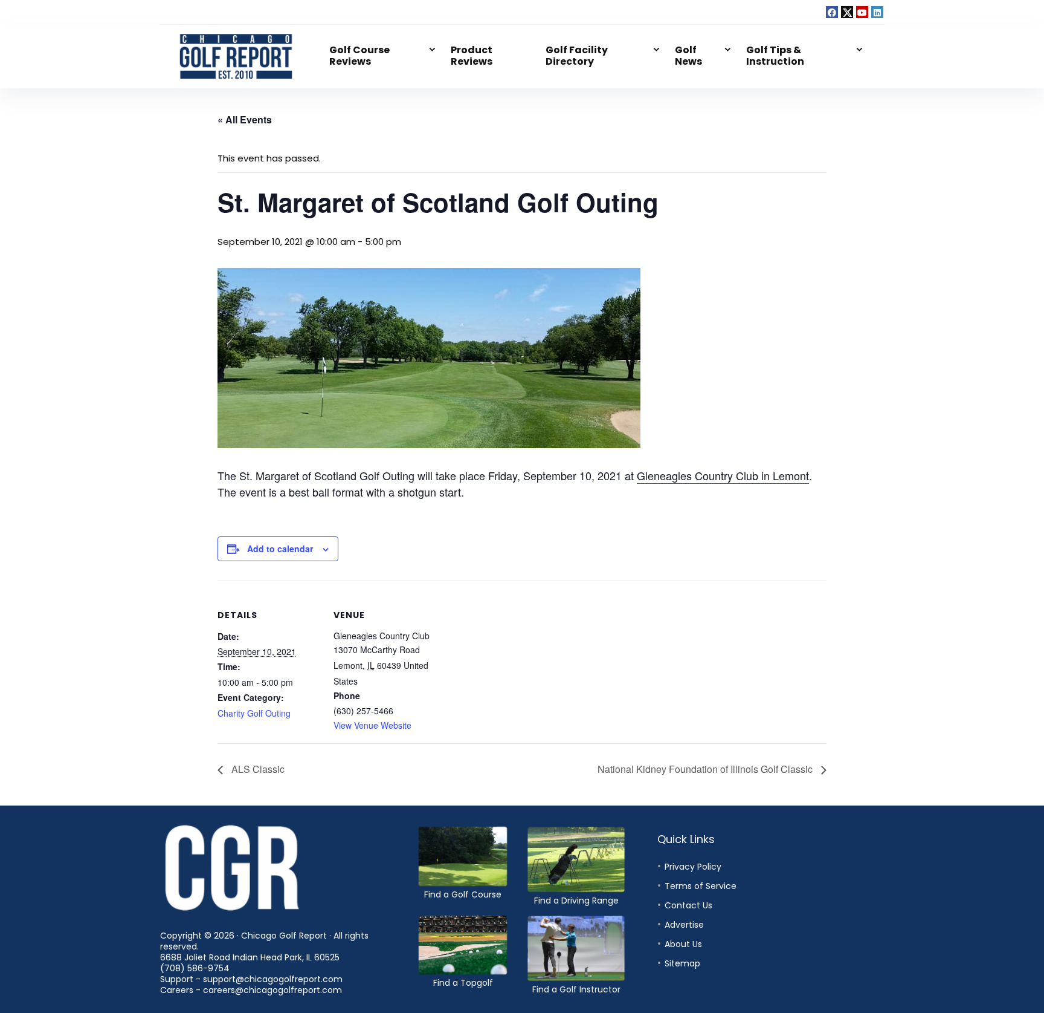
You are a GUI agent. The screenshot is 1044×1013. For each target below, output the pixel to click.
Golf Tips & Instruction (775, 55)
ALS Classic (257, 769)
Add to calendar (280, 548)
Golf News (688, 55)
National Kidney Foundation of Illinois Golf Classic (706, 769)
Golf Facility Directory (577, 55)
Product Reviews (471, 55)
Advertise (684, 925)
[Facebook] (832, 12)
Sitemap (682, 963)
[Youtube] (862, 12)
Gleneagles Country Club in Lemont (723, 475)
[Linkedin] (877, 12)
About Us (683, 944)
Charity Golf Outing (254, 713)
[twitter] (847, 12)
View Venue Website (372, 725)
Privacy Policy (693, 867)
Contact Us (688, 905)
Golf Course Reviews (359, 55)
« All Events (245, 119)
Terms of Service (700, 886)
